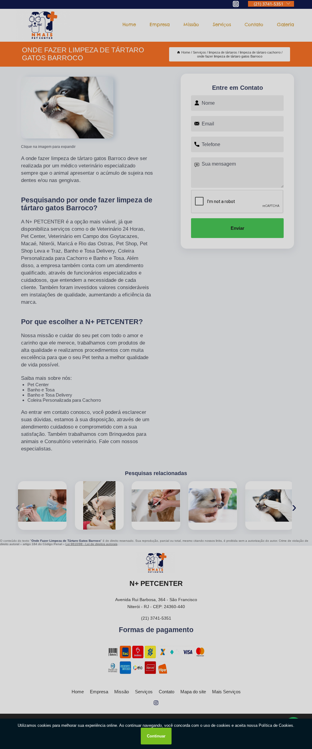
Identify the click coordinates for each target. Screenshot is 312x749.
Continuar (156, 736)
